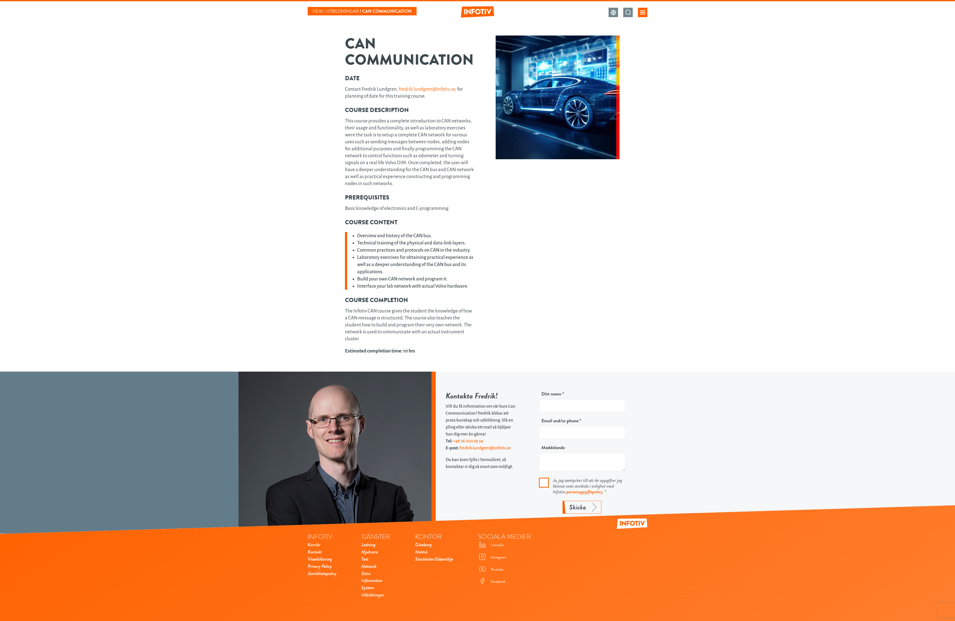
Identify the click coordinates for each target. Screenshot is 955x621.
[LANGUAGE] (613, 12)
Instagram (498, 557)
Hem (318, 11)
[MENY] (642, 12)
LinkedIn (497, 545)
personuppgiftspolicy (585, 491)
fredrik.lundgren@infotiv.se (427, 89)
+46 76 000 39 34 (468, 441)
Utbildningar (342, 11)
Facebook (498, 581)
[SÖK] (628, 12)
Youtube (497, 569)
